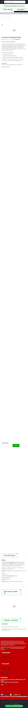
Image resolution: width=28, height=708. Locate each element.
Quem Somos (4, 656)
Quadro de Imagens (6, 658)
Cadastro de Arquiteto (6, 667)
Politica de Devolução (6, 669)
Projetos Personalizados (7, 672)
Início (5, 17)
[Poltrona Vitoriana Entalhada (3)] (14, 500)
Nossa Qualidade (5, 674)
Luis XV (8, 17)
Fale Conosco (4, 659)
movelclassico (7, 648)
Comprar (16, 445)
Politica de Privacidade (6, 670)
